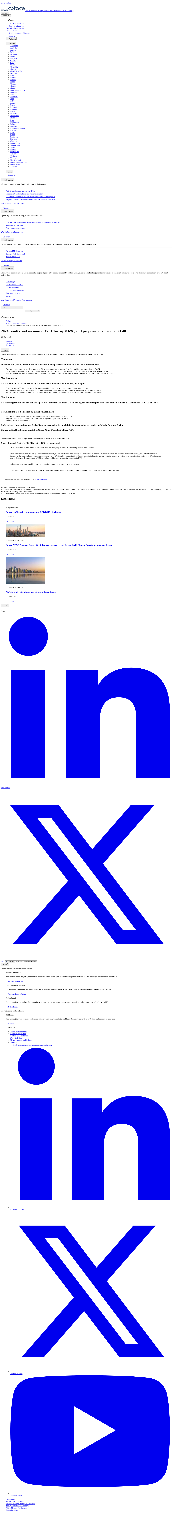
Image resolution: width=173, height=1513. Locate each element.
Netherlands (14, 116)
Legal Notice (10, 1499)
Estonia (13, 78)
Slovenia (13, 141)
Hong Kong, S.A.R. (17, 90)
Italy (12, 101)
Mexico (13, 111)
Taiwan (13, 154)
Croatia (13, 69)
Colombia (14, 67)
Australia (13, 48)
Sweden (13, 150)
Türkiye (13, 158)
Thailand (13, 156)
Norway (13, 118)
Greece (13, 86)
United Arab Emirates (18, 162)
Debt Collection (16, 1038)
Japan (12, 103)
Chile (12, 63)
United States (15, 164)
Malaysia (13, 109)
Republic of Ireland (17, 128)
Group (12, 88)
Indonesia (14, 97)
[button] (10, 20)
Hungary (13, 92)
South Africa (15, 143)
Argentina (14, 46)
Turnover (9, 341)
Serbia (12, 135)
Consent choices (12, 1510)
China (12, 65)
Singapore (14, 137)
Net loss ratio (10, 343)
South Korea (15, 145)
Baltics (12, 52)
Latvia (12, 105)
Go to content (6, 3)
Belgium (13, 54)
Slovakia (13, 139)
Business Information (18, 1034)
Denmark (13, 73)
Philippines (14, 122)
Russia (12, 133)
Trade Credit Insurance (18, 1032)
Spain (12, 147)
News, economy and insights (21, 1040)
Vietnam (13, 167)
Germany (13, 84)
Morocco (13, 114)
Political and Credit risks (19, 1036)
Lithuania (13, 107)
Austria (13, 50)
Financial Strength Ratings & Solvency (20, 1504)
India (12, 94)
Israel (12, 99)
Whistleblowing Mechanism (16, 1508)
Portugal (13, 126)
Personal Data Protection (15, 1502)
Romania (13, 130)
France (12, 82)
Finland (13, 80)
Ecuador (13, 75)
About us (13, 1042)
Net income (10, 345)
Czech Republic (16, 71)
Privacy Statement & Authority (17, 1506)
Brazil (12, 56)
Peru (12, 120)
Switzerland (14, 152)
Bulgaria (13, 58)
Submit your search (32, 311)
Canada (13, 61)
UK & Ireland (15, 160)
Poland (13, 124)
